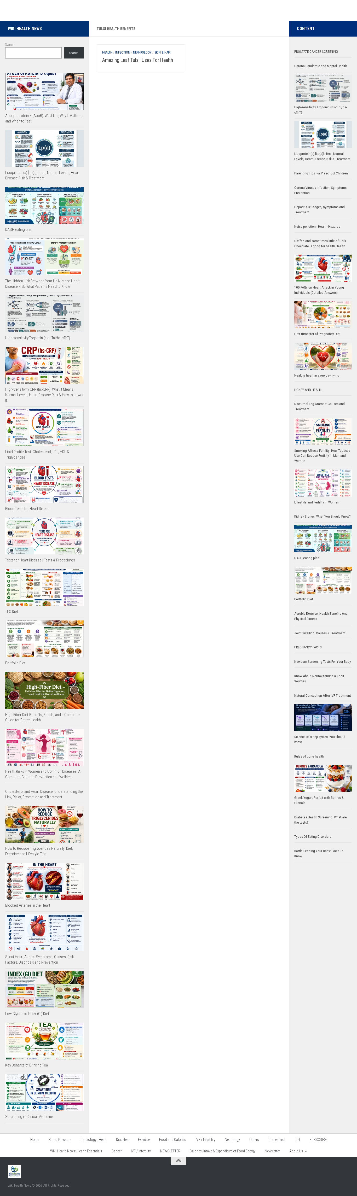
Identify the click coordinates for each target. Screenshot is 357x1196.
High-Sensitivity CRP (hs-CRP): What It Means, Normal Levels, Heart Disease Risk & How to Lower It (44, 395)
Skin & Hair (162, 52)
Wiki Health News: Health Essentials (76, 1151)
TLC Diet (11, 611)
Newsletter (272, 1151)
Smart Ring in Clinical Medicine (29, 1116)
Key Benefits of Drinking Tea (26, 1065)
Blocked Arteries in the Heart (27, 905)
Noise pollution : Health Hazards (317, 226)
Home (34, 1140)
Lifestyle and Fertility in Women (316, 502)
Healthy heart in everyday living (316, 375)
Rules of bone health (309, 756)
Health (107, 52)
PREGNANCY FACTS (308, 647)
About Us (296, 1151)
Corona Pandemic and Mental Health (320, 66)
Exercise (144, 1140)
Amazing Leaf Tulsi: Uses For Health (137, 60)
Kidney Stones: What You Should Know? (322, 516)
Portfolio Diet (15, 663)
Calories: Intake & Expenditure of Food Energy (222, 1151)
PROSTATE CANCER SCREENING (316, 52)
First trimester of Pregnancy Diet (317, 334)
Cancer (117, 1151)
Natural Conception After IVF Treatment (322, 695)
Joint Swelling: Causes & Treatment (320, 633)
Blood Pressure (60, 1140)
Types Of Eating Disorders (312, 837)
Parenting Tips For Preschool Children (321, 173)
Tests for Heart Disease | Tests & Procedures (40, 560)
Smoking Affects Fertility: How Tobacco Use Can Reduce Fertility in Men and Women (322, 456)
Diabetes (122, 1140)
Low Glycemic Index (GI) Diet (27, 1013)
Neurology (232, 1140)
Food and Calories (172, 1140)
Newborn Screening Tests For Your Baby (322, 662)
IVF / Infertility (205, 1140)
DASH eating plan (18, 229)
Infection (122, 52)
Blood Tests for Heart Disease (28, 508)
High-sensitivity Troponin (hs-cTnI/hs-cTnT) (37, 338)
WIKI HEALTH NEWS (25, 28)
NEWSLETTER (170, 1151)
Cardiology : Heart (93, 1140)
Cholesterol (276, 1140)
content (306, 28)
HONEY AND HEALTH (308, 390)
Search (9, 44)
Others (254, 1140)
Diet (297, 1140)
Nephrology (142, 52)
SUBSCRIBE (318, 1140)
